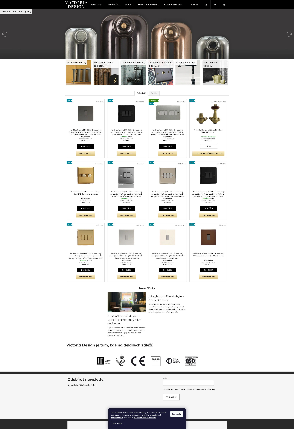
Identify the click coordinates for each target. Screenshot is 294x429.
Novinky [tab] (154, 93)
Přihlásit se (171, 397)
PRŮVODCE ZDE (85, 153)
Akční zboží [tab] (141, 93)
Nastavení (117, 423)
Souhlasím (176, 414)
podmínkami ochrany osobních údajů (201, 389)
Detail (208, 146)
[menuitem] (97, 4)
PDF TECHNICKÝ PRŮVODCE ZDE (209, 153)
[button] (22, 34)
